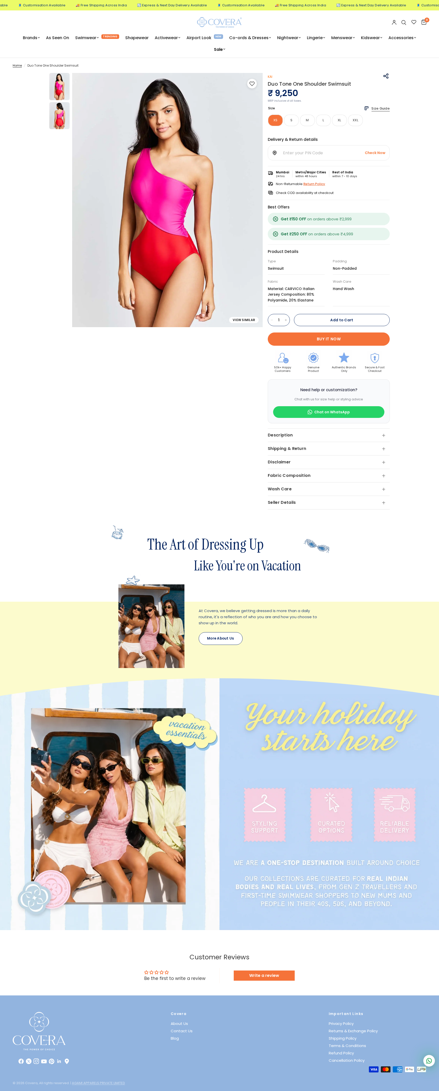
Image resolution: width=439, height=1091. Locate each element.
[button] (221, 638)
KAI (270, 76)
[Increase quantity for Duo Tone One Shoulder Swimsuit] (286, 320)
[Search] (404, 22)
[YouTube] (44, 1061)
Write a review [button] (264, 975)
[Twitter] (29, 1061)
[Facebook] (21, 1061)
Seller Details (282, 502)
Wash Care (280, 489)
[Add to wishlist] (252, 83)
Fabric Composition (289, 475)
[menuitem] (31, 38)
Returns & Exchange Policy (353, 1031)
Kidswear (370, 38)
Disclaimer (279, 462)
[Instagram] (36, 1061)
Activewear (166, 38)
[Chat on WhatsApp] (429, 1061)
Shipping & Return (287, 448)
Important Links (346, 1014)
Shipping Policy (342, 1038)
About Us (179, 1023)
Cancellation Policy (347, 1060)
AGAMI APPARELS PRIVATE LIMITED (98, 1083)
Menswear (341, 38)
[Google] (67, 1061)
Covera (178, 1014)
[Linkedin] (59, 1061)
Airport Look (198, 38)
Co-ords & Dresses (249, 38)
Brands (30, 38)
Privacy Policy (341, 1023)
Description (280, 435)
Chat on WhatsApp (332, 412)
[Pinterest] (51, 1061)
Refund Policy (341, 1053)
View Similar (244, 320)
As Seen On (57, 38)
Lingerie (315, 38)
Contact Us (182, 1031)
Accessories (401, 38)
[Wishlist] (414, 22)
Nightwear (287, 38)
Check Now (375, 153)
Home (17, 65)
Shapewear (137, 38)
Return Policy (314, 183)
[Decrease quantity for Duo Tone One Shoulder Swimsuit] (272, 320)
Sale (218, 49)
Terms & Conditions (347, 1045)
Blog (175, 1038)
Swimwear (85, 38)
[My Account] (394, 22)
